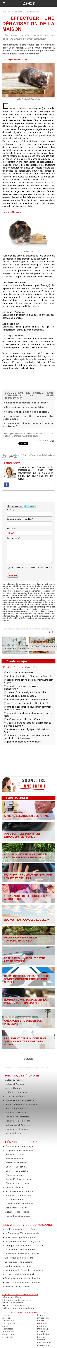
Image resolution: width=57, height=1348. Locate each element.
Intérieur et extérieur (16, 1113)
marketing (42, 1329)
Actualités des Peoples (17, 1212)
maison (41, 1331)
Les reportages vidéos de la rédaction (23, 1245)
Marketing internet (14, 1199)
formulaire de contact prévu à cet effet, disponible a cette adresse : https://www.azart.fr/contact (28, 609)
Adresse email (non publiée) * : (20, 519)
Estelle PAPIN (19, 455)
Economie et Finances (16, 1129)
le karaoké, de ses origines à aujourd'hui (26, 692)
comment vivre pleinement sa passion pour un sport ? (25, 1001)
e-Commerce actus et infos (19, 1191)
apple (5, 1326)
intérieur (42, 1339)
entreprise (7, 1329)
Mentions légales (13, 1297)
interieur (17, 436)
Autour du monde (14, 1080)
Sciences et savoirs (15, 1154)
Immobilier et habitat (16, 1163)
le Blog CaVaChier (40, 1067)
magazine (13, 600)
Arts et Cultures (13, 1088)
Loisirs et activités (15, 1096)
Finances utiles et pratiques (19, 1204)
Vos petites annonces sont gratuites (23, 1241)
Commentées (31, 667)
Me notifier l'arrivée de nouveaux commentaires (31, 567)
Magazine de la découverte (19, 1150)
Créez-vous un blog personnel (19, 1258)
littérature (42, 1315)
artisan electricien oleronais (20, 672)
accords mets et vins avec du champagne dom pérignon (25, 856)
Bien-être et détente (15, 1108)
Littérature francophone (17, 1092)
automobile (8, 1320)
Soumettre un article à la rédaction (22, 1278)
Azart (28, 3)
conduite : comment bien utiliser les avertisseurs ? (28, 877)
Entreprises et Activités (17, 1125)
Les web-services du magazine (20, 1274)
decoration (8, 1334)
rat (23, 436)
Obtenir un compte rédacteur (20, 1308)
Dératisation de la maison (28, 99)
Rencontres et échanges (17, 1216)
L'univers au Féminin (16, 1167)
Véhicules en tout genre (17, 1121)
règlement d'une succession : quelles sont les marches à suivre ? (25, 1041)
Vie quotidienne (13, 1133)
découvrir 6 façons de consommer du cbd (27, 699)
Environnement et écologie (19, 1146)
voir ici (44, 179)
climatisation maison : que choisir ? (27, 411)
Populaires (18, 667)
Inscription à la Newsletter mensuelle (23, 1270)
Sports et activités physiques (20, 1100)
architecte (7, 1337)
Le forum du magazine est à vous (21, 1254)
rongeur (28, 436)
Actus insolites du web (17, 1208)
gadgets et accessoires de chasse (24, 741)
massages (7, 1318)
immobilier (43, 1334)
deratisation (7, 436)
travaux (41, 1337)
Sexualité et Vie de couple (19, 1179)
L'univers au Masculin (16, 1171)
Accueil (6, 12)
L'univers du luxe (14, 1187)
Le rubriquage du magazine (18, 1262)
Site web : (11, 529)
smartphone (8, 1323)
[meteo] (28, 1058)
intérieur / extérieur (26, 12)
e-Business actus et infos (18, 1195)
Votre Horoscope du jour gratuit (20, 1237)
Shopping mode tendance (18, 1183)
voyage (6, 1315)
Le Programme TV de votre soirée (21, 1233)
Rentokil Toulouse (22, 173)
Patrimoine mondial (15, 1158)
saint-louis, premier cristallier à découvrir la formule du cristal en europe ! (26, 736)
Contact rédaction (14, 1302)
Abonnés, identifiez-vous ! (18, 1286)
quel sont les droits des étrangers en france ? (29, 676)
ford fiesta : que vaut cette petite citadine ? (27, 703)
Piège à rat (28, 251)
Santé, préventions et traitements (22, 1104)
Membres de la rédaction (17, 1300)
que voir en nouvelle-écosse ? (21, 696)
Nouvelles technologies (17, 1117)
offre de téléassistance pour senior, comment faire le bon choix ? (26, 979)
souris (35, 436)
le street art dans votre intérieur (25, 407)
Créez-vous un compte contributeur (22, 1282)
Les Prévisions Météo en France (21, 1229)
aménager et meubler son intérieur (27, 402)
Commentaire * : (14, 538)
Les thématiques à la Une (17, 1266)
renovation (8, 1331)
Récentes (7, 667)
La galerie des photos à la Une (20, 1249)
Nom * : (10, 510)
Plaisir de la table (14, 1175)
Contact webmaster (14, 1305)
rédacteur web (41, 584)
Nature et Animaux (14, 1084)
